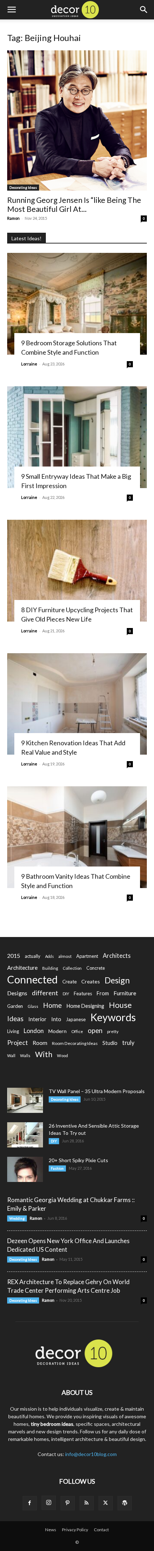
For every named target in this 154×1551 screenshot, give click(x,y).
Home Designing (85, 1006)
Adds (49, 956)
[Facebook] (30, 1503)
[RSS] (87, 1503)
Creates (90, 981)
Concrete (95, 968)
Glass (33, 1006)
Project (17, 1042)
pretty (113, 1031)
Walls (25, 1055)
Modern (57, 1031)
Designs (17, 993)
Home (52, 1005)
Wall (11, 1055)
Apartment (87, 956)
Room (40, 1043)
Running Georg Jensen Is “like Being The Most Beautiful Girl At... (74, 204)
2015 (13, 955)
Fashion (57, 1168)
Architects (117, 955)
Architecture (22, 967)
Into (56, 1019)
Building (50, 968)
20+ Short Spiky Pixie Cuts (78, 1160)
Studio (109, 1043)
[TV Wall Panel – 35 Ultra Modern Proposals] (25, 1100)
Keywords (113, 1017)
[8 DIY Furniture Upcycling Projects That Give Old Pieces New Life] (77, 571)
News (50, 1529)
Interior (37, 1019)
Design (117, 980)
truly (128, 1042)
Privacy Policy (75, 1529)
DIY (66, 993)
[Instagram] (49, 1503)
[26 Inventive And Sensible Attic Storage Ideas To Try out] (25, 1134)
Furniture (125, 993)
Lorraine (29, 363)
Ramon (13, 218)
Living (13, 1031)
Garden (15, 1006)
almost (65, 956)
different (45, 993)
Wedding (17, 1218)
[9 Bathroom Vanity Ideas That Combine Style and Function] (77, 837)
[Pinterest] (68, 1503)
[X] (105, 1503)
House (120, 1005)
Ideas (15, 1019)
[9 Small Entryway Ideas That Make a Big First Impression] (77, 437)
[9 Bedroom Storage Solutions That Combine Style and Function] (77, 304)
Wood (62, 1055)
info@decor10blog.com (91, 1454)
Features (83, 993)
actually (32, 956)
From (103, 993)
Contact (101, 1529)
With (43, 1054)
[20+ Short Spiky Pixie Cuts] (25, 1169)
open (95, 1030)
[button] (11, 9)
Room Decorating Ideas (75, 1043)
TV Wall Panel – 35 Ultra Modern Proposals (97, 1091)
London (34, 1030)
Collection (72, 968)
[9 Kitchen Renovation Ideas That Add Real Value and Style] (77, 704)
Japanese (76, 1019)
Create (69, 981)
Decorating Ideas (23, 187)
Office (77, 1031)
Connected (32, 979)
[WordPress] (124, 1503)
